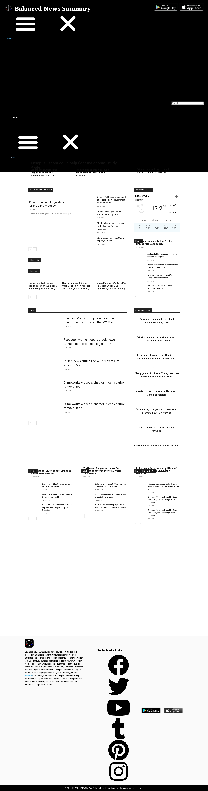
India (95, 184)
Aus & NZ (62, 184)
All (34, 184)
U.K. (107, 186)
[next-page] (35, 249)
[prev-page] (30, 249)
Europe (85, 184)
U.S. (115, 186)
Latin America (106, 184)
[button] (46, 24)
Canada (74, 184)
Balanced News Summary (53, 9)
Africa (42, 184)
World (124, 186)
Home (10, 38)
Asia (51, 184)
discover (29, 675)
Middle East (122, 184)
